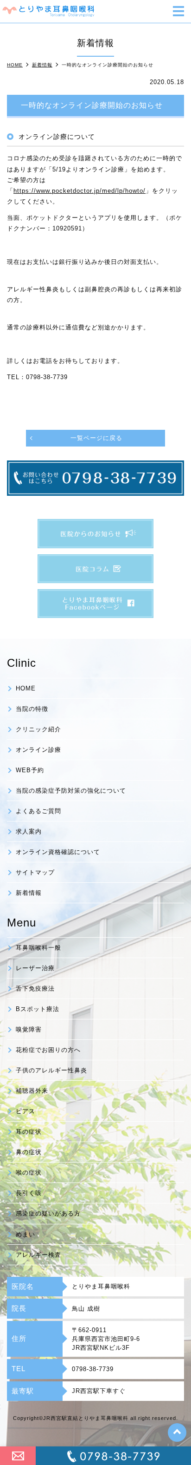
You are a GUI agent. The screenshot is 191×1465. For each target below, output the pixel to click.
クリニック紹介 (38, 729)
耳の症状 (29, 1131)
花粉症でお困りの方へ (48, 1049)
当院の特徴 (32, 708)
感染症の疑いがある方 (48, 1213)
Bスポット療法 (37, 1008)
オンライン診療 (38, 749)
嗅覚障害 (29, 1029)
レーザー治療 (35, 968)
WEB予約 (30, 770)
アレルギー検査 (38, 1254)
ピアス (25, 1111)
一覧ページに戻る (96, 437)
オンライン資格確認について (58, 851)
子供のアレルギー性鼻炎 (51, 1070)
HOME (26, 688)
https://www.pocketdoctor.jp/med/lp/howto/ (79, 190)
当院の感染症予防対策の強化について (71, 790)
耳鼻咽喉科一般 (38, 947)
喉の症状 (29, 1172)
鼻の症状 (29, 1152)
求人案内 (29, 831)
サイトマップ (35, 872)
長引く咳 (29, 1192)
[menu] (178, 12)
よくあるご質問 (38, 811)
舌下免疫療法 (35, 988)
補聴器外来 (32, 1090)
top (177, 1432)
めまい (25, 1234)
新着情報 (29, 892)
